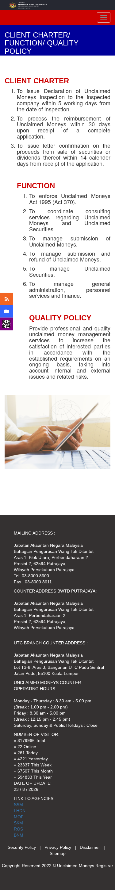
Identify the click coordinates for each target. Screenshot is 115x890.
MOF (19, 816)
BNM (18, 835)
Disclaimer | (93, 847)
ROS (18, 829)
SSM (18, 804)
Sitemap (58, 853)
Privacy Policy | (62, 847)
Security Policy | (26, 847)
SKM (18, 822)
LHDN (19, 810)
